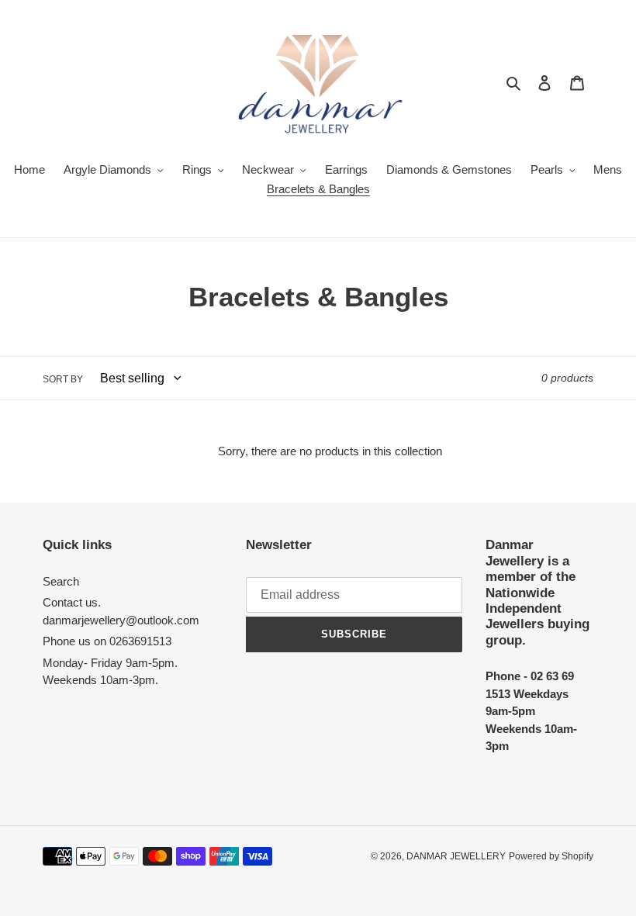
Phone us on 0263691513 (107, 641)
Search (61, 581)
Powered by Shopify (551, 856)
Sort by (63, 379)
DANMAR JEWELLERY (456, 856)
